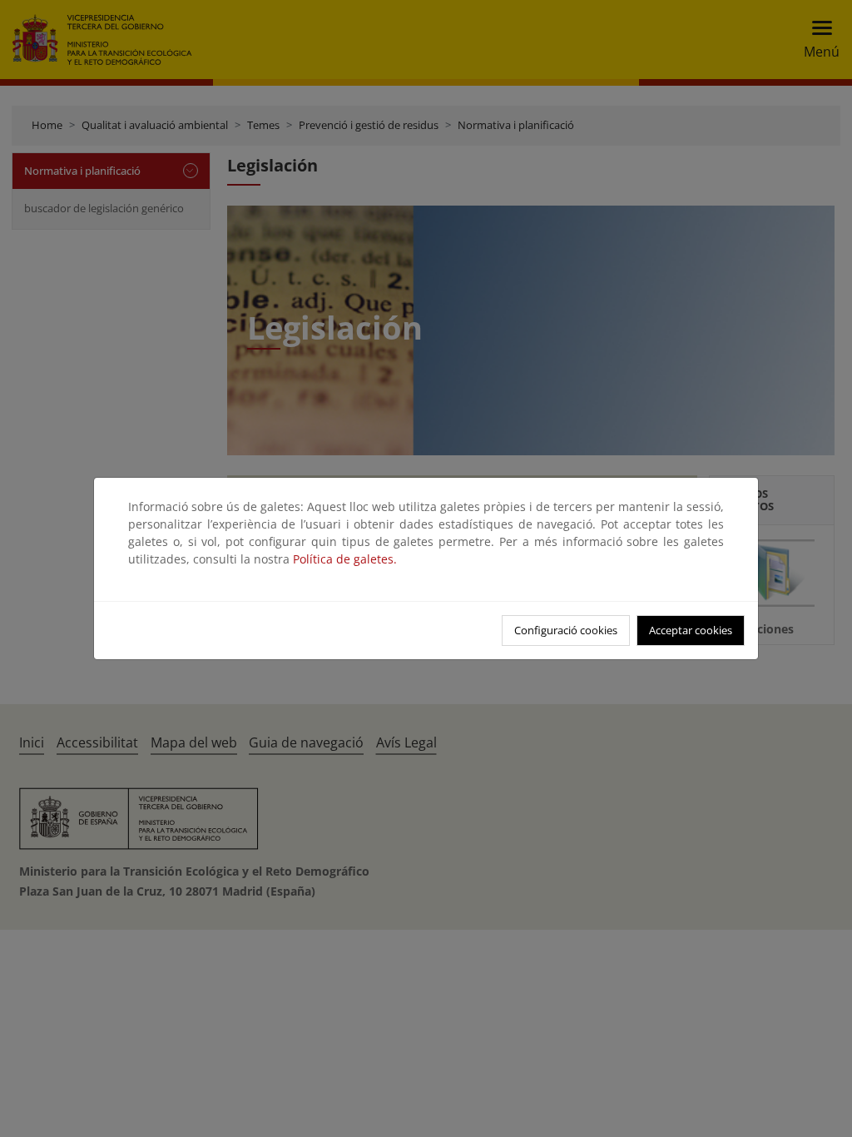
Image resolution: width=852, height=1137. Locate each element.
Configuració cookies (565, 630)
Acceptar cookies (690, 630)
